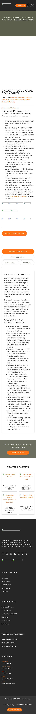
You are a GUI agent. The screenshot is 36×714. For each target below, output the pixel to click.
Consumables (6, 620)
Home (5, 18)
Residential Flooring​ (17, 100)
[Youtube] (19, 554)
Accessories (6, 624)
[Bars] (32, 5)
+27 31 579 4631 (7, 673)
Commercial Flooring (9, 646)
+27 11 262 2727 (7, 668)
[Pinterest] (27, 554)
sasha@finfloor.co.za (8, 683)
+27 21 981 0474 (7, 663)
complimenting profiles (18, 196)
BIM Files (5, 591)
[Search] (28, 5)
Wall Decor (5, 617)
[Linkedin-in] (15, 554)
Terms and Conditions (24, 705)
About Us (5, 578)
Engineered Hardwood (9, 614)
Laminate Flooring (8, 607)
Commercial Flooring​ (17, 97)
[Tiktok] (23, 554)
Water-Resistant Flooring (10, 639)
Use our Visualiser (14, 709)
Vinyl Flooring (14, 18)
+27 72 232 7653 (7, 678)
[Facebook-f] (3, 554)
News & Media (6, 581)
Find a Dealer (6, 585)
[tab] (18, 251)
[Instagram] (7, 554)
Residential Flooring (8, 643)
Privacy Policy (9, 705)
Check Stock (6, 588)
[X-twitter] (11, 554)
